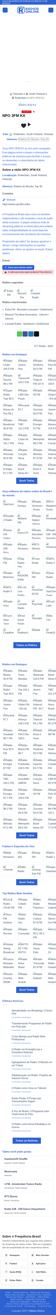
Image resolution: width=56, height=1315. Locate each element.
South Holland (37, 94)
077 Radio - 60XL (44, 346)
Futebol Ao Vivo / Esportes (39, 1295)
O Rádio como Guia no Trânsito (29, 1088)
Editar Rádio (43, 1297)
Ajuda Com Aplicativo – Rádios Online (28, 1302)
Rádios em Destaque (40, 1292)
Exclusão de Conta (13, 1306)
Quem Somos (16, 1299)
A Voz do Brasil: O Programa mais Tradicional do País (30, 1112)
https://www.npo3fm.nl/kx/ (16, 204)
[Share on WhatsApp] (19, 334)
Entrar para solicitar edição (20, 267)
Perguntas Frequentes (35, 1299)
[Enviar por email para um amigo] (36, 334)
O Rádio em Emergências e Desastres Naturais (27, 1051)
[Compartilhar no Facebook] (25, 334)
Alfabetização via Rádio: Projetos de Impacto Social (32, 1077)
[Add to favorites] (23, 125)
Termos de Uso (45, 1306)
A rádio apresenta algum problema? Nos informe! (30, 272)
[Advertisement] (28, 45)
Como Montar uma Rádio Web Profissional (28, 1038)
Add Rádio (31, 1297)
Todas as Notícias (27, 1140)
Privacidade (30, 1306)
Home (8, 1292)
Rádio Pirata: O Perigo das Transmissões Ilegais (26, 1100)
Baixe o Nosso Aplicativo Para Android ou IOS (28, 1304)
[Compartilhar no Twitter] (30, 334)
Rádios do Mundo (29, 139)
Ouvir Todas (26, 480)
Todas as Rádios (26, 645)
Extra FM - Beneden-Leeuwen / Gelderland (28, 309)
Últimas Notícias (20, 1292)
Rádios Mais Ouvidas (15, 1295)
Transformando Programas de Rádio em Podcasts (32, 1025)
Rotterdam (20, 98)
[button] (5, 10)
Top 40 (44, 139)
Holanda (18, 94)
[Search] (50, 10)
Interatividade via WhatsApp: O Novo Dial (32, 1012)
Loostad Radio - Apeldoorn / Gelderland (27, 323)
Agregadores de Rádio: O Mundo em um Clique (32, 1063)
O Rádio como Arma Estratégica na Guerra (31, 1125)
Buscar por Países (15, 1297)
